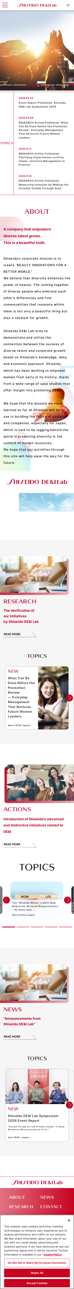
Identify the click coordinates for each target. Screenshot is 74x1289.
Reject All (37, 1272)
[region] (37, 1252)
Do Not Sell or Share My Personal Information (37, 1262)
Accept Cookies (37, 1283)
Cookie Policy (52, 1254)
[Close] (69, 1220)
